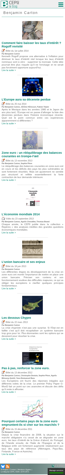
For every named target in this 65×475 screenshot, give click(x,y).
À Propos (4, 470)
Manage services (56, 470)
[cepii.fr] (58, 466)
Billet (7, 51)
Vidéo (8, 219)
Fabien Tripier (43, 107)
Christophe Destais (29, 375)
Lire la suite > (9, 70)
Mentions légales (24, 470)
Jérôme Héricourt (28, 107)
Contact (13, 470)
